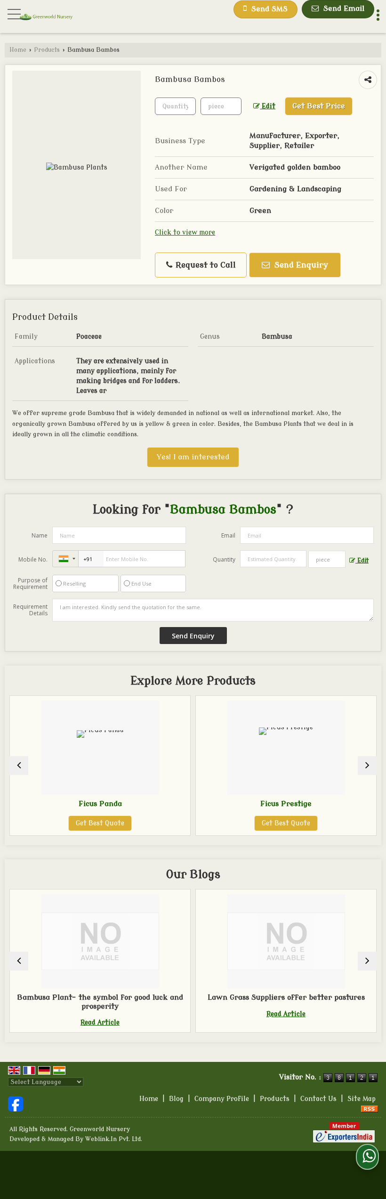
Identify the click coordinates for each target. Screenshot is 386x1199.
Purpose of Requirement (30, 583)
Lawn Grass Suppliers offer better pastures (251, 997)
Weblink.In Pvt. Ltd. (113, 1139)
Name (40, 535)
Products (47, 50)
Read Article (65, 1022)
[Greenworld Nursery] (46, 17)
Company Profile (221, 1098)
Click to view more (185, 232)
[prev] (18, 765)
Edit (267, 106)
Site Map (361, 1098)
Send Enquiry (300, 265)
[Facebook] (15, 1103)
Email (228, 535)
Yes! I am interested (193, 457)
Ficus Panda (55, 803)
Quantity (224, 559)
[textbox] (221, 106)
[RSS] (369, 1108)
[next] (367, 765)
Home (17, 50)
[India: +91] (65, 558)
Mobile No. (33, 559)
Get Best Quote (56, 823)
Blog (176, 1098)
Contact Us (318, 1098)
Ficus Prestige (241, 803)
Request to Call (204, 265)
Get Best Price (318, 106)
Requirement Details (30, 610)
